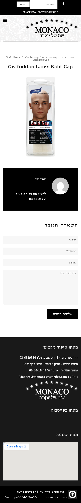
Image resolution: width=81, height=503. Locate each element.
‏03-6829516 (29, 12)
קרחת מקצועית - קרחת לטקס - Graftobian (36, 57)
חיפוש (23, 4)
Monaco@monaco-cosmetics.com (43, 377)
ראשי (72, 57)
